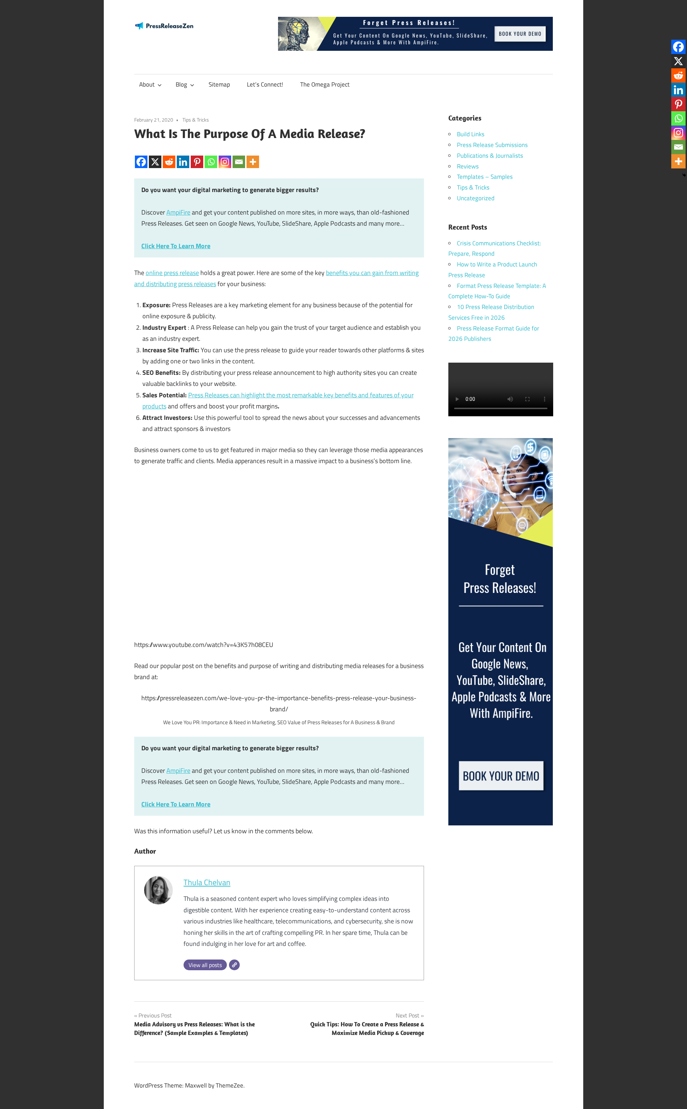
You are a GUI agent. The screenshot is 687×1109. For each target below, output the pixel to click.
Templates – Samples (485, 176)
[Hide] (684, 175)
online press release (172, 273)
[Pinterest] (197, 155)
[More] (253, 155)
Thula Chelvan (207, 882)
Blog (181, 84)
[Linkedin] (183, 155)
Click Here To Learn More (175, 246)
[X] (155, 155)
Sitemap (219, 84)
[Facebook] (141, 155)
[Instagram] (225, 155)
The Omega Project (325, 84)
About (147, 84)
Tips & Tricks (195, 119)
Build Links (470, 134)
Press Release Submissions (492, 144)
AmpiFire (178, 212)
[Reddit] (169, 155)
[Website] (234, 965)
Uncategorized (475, 198)
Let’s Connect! (265, 84)
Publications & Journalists (490, 155)
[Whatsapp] (211, 155)
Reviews (468, 166)
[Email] (239, 155)
